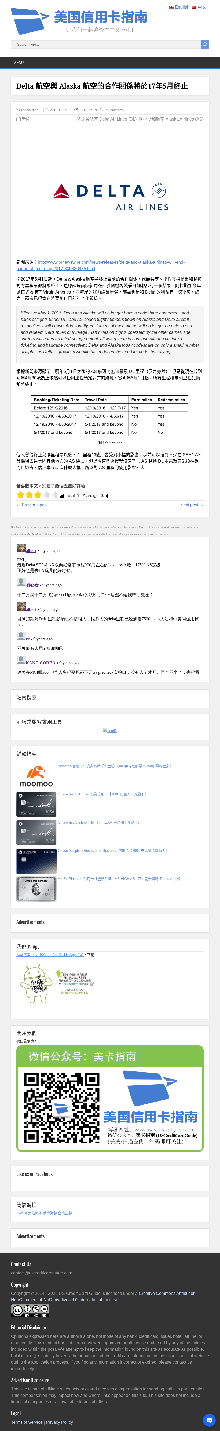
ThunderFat (29, 110)
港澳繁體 (50, 1213)
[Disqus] (110, 608)
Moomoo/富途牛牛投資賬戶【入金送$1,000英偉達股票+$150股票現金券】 (115, 766)
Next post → (192, 505)
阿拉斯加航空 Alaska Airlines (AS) (171, 119)
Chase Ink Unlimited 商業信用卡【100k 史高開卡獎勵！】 (103, 794)
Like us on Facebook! (35, 1173)
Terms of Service (27, 1422)
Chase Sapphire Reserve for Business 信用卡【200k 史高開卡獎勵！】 (113, 851)
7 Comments (114, 110)
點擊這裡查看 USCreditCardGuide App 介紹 (50, 955)
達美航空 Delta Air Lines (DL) (109, 119)
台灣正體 (65, 1213)
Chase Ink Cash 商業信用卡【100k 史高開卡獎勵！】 (99, 822)
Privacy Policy (59, 1422)
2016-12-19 (58, 110)
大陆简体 (35, 1213)
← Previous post (32, 505)
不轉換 (21, 1213)
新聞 (26, 119)
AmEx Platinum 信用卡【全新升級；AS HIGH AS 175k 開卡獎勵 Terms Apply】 (120, 879)
